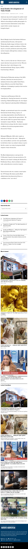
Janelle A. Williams (5, 13)
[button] (25, 208)
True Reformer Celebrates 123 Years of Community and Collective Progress (13, 281)
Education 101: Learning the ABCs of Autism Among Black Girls (14, 518)
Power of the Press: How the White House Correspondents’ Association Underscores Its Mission (14, 237)
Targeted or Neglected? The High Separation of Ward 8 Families (14, 313)
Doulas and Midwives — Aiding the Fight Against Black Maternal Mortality (14, 346)
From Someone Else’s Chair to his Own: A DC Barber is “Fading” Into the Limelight (12, 491)
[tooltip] (2, 201)
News (2, 6)
